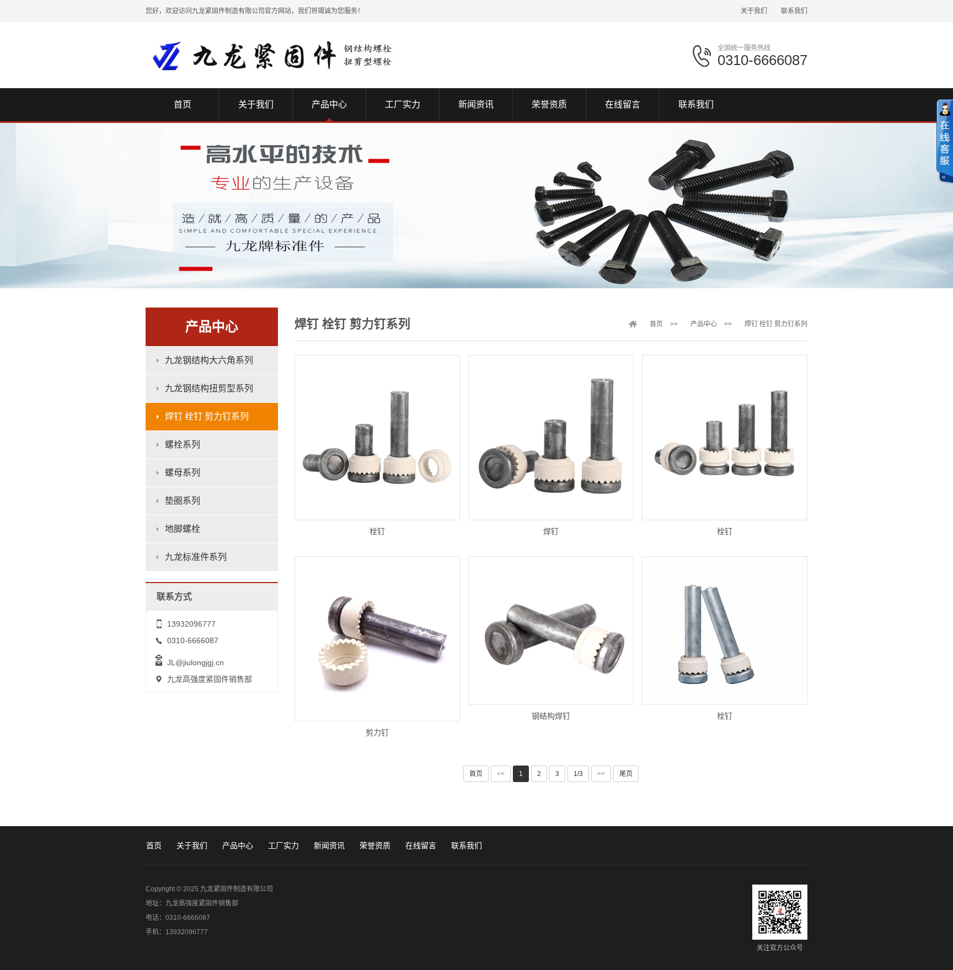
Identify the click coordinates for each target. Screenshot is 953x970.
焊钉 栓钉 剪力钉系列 (207, 416)
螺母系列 (182, 472)
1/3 (578, 774)
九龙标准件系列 (196, 557)
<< (501, 774)
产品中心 (703, 324)
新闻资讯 (329, 845)
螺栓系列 (182, 444)
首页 (656, 324)
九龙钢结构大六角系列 (209, 360)
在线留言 (420, 845)
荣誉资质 (375, 845)
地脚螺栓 (182, 529)
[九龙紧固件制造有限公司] (271, 54)
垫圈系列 (182, 500)
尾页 (626, 774)
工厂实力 (283, 845)
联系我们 (794, 11)
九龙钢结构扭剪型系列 (209, 388)
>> (601, 774)
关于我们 (754, 11)
